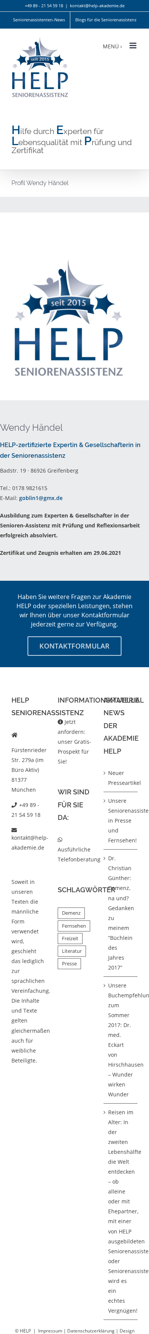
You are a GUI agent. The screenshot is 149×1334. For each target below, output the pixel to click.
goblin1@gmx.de (41, 498)
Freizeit (70, 938)
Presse (69, 963)
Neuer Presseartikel (121, 777)
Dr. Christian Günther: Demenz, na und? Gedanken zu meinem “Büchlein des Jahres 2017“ (121, 913)
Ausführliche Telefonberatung (79, 854)
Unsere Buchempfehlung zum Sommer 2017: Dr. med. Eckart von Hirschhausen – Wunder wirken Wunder (121, 1040)
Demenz (71, 913)
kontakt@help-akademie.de (97, 5)
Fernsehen (74, 926)
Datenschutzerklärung (91, 1331)
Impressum (50, 1331)
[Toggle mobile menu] (134, 46)
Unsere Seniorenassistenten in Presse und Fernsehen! (121, 820)
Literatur (72, 951)
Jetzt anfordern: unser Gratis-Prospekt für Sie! (74, 741)
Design (127, 1331)
